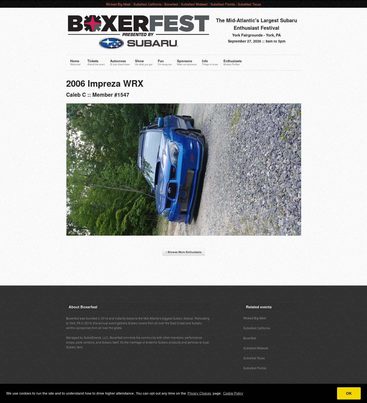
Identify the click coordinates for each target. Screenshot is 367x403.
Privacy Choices (199, 393)
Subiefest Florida (222, 4)
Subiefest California (147, 4)
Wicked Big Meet (118, 4)
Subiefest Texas (249, 4)
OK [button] (349, 393)
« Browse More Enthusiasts (183, 252)
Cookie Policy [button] (233, 393)
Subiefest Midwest (194, 4)
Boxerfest (171, 4)
